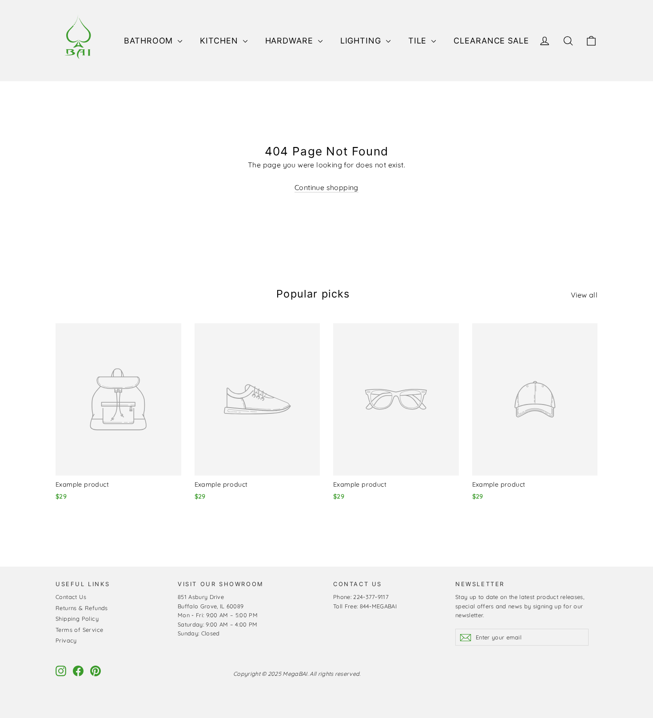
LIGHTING (362, 40)
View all (584, 294)
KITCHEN (220, 40)
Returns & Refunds (82, 607)
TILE (419, 40)
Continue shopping (326, 187)
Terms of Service (79, 629)
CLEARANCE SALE (491, 40)
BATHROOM (149, 40)
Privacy (66, 640)
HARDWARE (290, 40)
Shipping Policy (77, 618)
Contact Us (71, 596)
